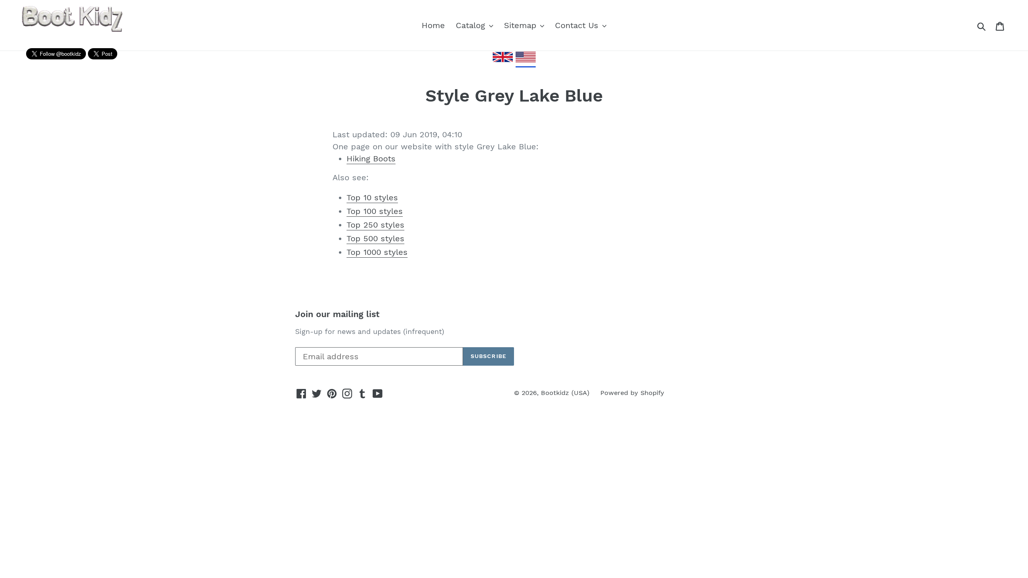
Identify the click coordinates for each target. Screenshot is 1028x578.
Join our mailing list (337, 314)
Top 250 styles (375, 225)
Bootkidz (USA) (565, 393)
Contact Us (578, 25)
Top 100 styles (375, 211)
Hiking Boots (371, 158)
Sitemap (521, 25)
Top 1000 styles (377, 252)
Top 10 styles (372, 197)
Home (433, 25)
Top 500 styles (375, 238)
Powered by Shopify (632, 393)
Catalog (472, 25)
